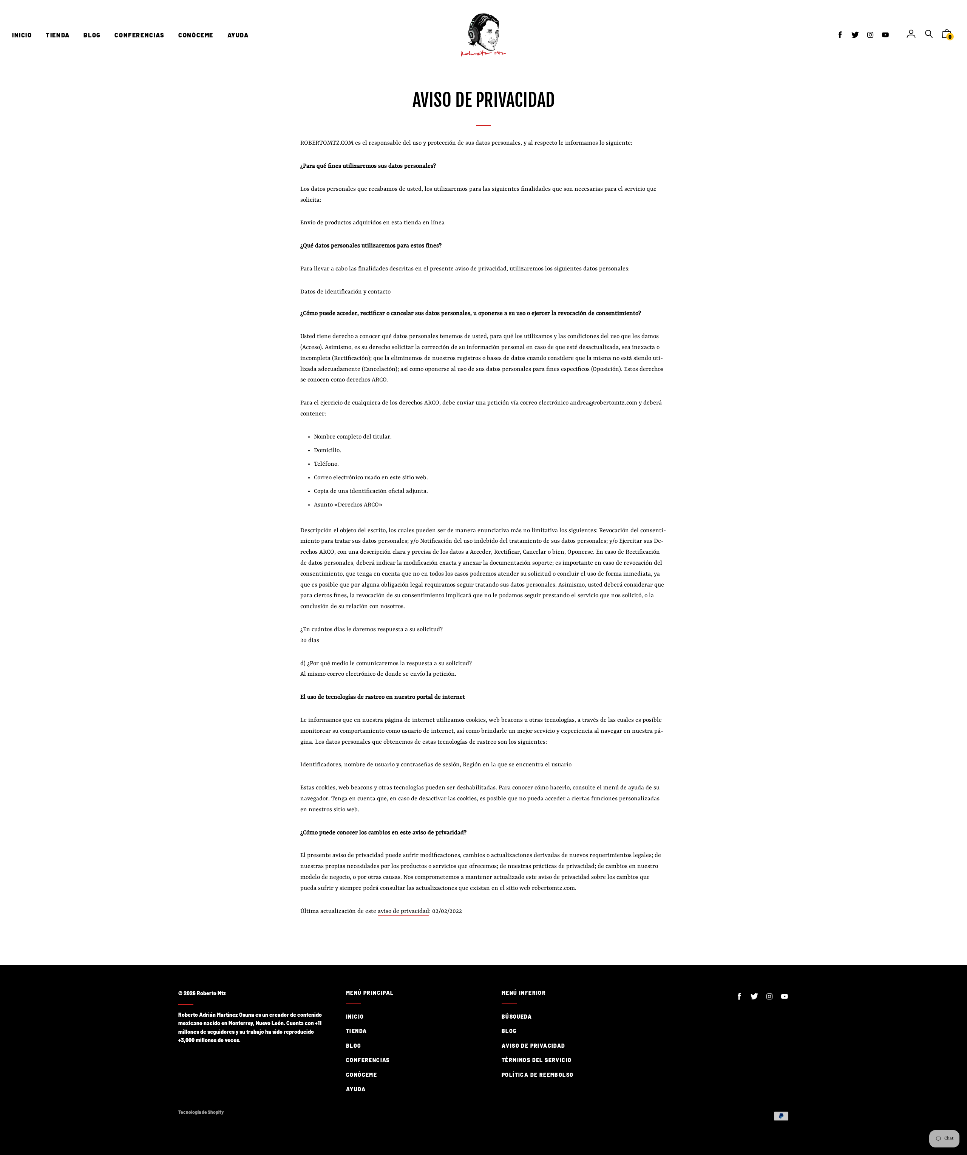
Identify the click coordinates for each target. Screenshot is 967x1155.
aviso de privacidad (403, 911)
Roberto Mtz (211, 993)
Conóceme (361, 1075)
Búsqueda (517, 1016)
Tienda (356, 1031)
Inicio (355, 1016)
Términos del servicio (537, 1060)
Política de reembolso (537, 1075)
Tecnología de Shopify (201, 1112)
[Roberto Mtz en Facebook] (840, 35)
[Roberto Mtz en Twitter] (855, 35)
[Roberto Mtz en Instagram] (870, 35)
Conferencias (368, 1060)
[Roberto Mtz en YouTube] (885, 35)
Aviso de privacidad (533, 1045)
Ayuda (356, 1089)
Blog (353, 1045)
